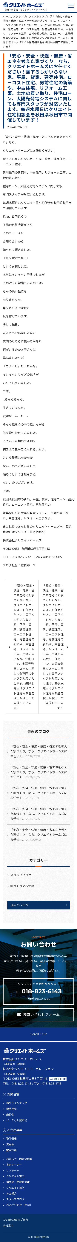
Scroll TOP (38, 1034)
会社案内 (8, 1225)
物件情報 (11, 1138)
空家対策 (11, 1150)
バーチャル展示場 (16, 1120)
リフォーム (12, 1170)
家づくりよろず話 (22, 886)
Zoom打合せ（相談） (19, 1205)
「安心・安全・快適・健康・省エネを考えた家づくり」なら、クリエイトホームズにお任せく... (38, 751)
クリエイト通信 (15, 1187)
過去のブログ (20, 905)
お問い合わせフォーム (41, 1014)
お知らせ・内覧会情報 (19, 1159)
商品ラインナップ (16, 1103)
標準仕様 (11, 1109)
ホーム (7, 16)
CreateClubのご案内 (15, 1219)
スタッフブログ (22, 16)
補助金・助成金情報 (18, 1182)
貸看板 (10, 1144)
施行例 (10, 1114)
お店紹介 (11, 1193)
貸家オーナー (14, 1164)
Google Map (58, 1078)
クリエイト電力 (15, 1176)
